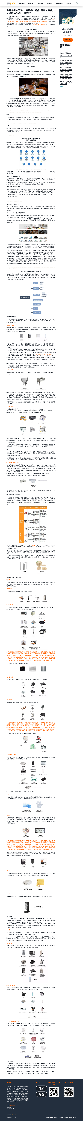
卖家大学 (59, 3)
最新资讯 (49, 3)
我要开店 (30, 3)
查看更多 (62, 86)
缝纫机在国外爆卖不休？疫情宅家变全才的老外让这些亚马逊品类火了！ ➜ (66, 62)
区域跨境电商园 (41, 1094)
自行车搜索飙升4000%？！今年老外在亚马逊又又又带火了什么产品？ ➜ (66, 54)
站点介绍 (21, 3)
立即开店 (68, 40)
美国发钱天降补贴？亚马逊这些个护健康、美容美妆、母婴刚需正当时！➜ (66, 76)
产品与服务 (40, 3)
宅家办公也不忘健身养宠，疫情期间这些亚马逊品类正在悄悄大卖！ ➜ (66, 69)
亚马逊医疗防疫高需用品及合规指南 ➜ (66, 82)
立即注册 (68, 3)
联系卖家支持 (41, 1088)
